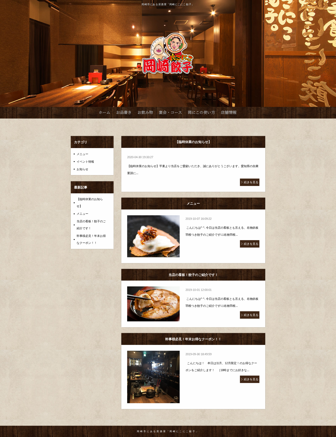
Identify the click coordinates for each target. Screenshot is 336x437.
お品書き (124, 112)
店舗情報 (228, 112)
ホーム (104, 112)
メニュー (82, 154)
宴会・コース (170, 112)
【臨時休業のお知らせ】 (90, 202)
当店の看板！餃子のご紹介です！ (91, 225)
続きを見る (251, 182)
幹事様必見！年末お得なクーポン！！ (91, 239)
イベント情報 (85, 161)
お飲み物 (145, 112)
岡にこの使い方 (201, 112)
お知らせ (82, 169)
